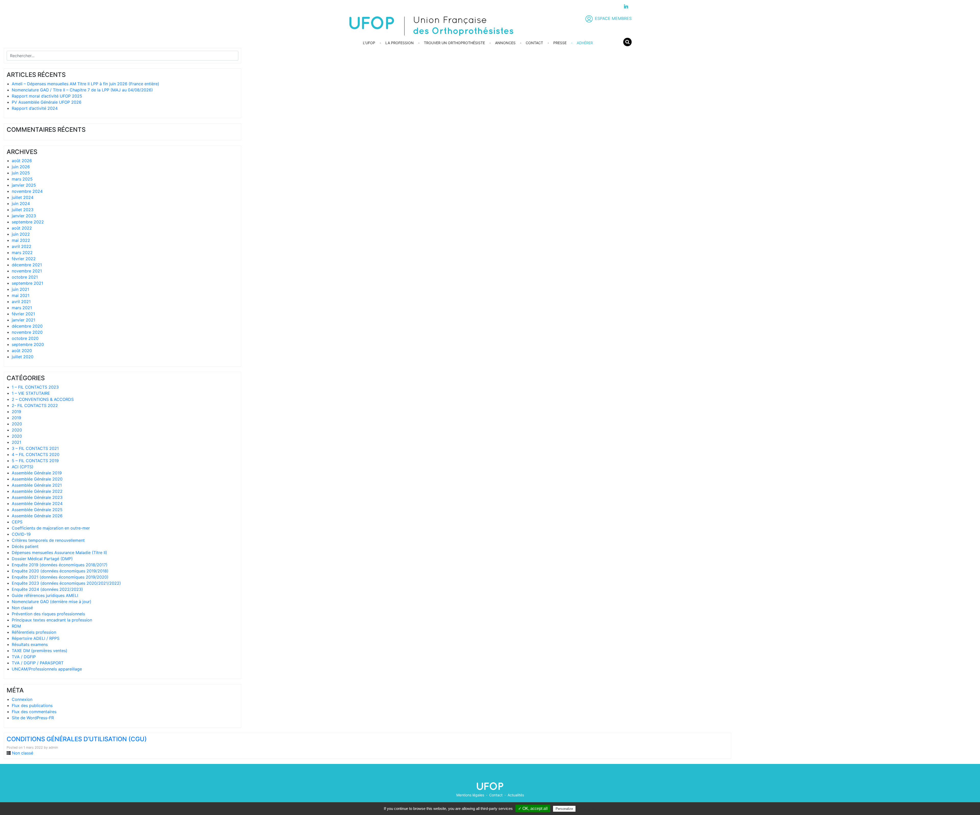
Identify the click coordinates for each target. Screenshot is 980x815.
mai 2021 (20, 295)
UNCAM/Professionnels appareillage (47, 669)
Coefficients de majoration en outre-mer (51, 528)
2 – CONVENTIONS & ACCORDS (43, 399)
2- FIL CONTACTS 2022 (35, 405)
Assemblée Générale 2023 (37, 497)
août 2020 (22, 350)
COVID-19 (21, 534)
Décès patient (25, 546)
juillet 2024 (22, 197)
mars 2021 (22, 307)
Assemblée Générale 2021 (37, 485)
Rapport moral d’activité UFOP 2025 (47, 96)
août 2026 (22, 160)
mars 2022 (22, 252)
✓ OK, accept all (533, 808)
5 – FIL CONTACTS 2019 (35, 460)
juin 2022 (21, 234)
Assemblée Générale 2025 (37, 509)
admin (53, 747)
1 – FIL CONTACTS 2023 (35, 387)
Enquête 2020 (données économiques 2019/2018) (60, 570)
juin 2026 (21, 166)
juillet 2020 (22, 356)
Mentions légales (470, 795)
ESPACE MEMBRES (613, 18)
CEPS (17, 521)
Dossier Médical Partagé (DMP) (42, 558)
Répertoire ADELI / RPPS (35, 638)
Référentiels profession (34, 632)
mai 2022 (21, 240)
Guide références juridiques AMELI (45, 595)
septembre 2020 (28, 344)
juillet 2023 (22, 209)
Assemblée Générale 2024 (37, 503)
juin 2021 (20, 289)
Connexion (22, 699)
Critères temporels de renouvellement (48, 540)
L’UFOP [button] (369, 43)
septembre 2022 (28, 221)
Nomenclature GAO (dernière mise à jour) (51, 601)
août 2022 (22, 228)
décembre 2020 (27, 326)
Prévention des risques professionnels (48, 613)
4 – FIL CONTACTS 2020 (35, 454)
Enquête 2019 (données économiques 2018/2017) (59, 564)
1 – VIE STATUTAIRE (31, 393)
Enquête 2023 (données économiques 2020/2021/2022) (66, 583)
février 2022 (24, 258)
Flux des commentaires (34, 711)
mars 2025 (22, 179)
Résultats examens (30, 644)
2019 (16, 411)
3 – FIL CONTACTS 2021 (35, 448)
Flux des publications (32, 705)
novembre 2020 (27, 332)
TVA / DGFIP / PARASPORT (38, 662)
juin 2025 (21, 172)
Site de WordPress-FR (33, 717)
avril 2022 (21, 246)
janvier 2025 (24, 185)
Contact (496, 795)
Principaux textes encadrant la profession (52, 619)
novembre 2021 (27, 270)
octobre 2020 (25, 338)
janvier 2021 (23, 319)
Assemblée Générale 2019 (37, 472)
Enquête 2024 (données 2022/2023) (47, 589)
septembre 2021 (27, 283)
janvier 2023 (24, 215)
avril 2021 (21, 301)
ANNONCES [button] (505, 43)
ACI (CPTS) (22, 466)
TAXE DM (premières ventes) (39, 650)
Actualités (516, 795)
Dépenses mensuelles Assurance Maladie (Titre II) (59, 552)
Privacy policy (589, 809)
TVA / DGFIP (24, 656)
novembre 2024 (27, 191)
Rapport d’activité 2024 (35, 108)
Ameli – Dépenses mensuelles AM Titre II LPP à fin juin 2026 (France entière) (85, 83)
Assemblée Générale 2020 (37, 479)
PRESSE (560, 43)
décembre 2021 (27, 264)
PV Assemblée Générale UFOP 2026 (46, 102)
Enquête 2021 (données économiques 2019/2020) (60, 577)
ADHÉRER (585, 43)
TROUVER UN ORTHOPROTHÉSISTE (454, 43)
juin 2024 (21, 203)
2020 (17, 423)
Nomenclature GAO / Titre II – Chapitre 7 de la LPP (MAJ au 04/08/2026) (82, 89)
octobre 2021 (25, 277)
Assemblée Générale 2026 (37, 515)
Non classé (22, 607)
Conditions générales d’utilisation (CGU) (77, 739)
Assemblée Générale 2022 (37, 491)
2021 (16, 442)
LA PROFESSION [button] (399, 43)
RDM (16, 626)
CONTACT (534, 43)
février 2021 (23, 313)
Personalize (564, 809)
